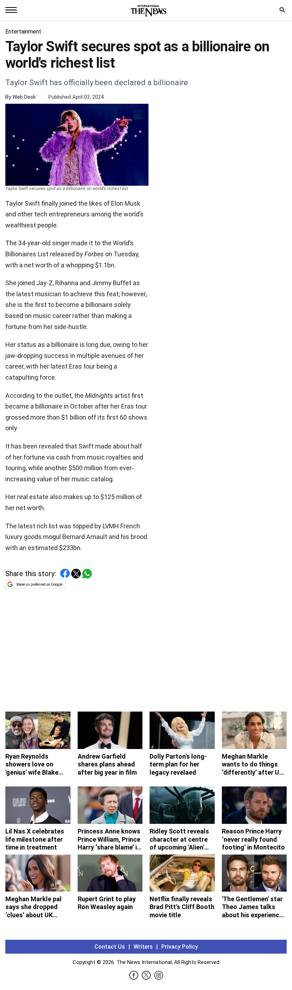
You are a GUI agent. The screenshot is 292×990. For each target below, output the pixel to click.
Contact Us (109, 946)
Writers (143, 946)
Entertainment (23, 31)
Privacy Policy (179, 946)
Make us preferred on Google (39, 584)
